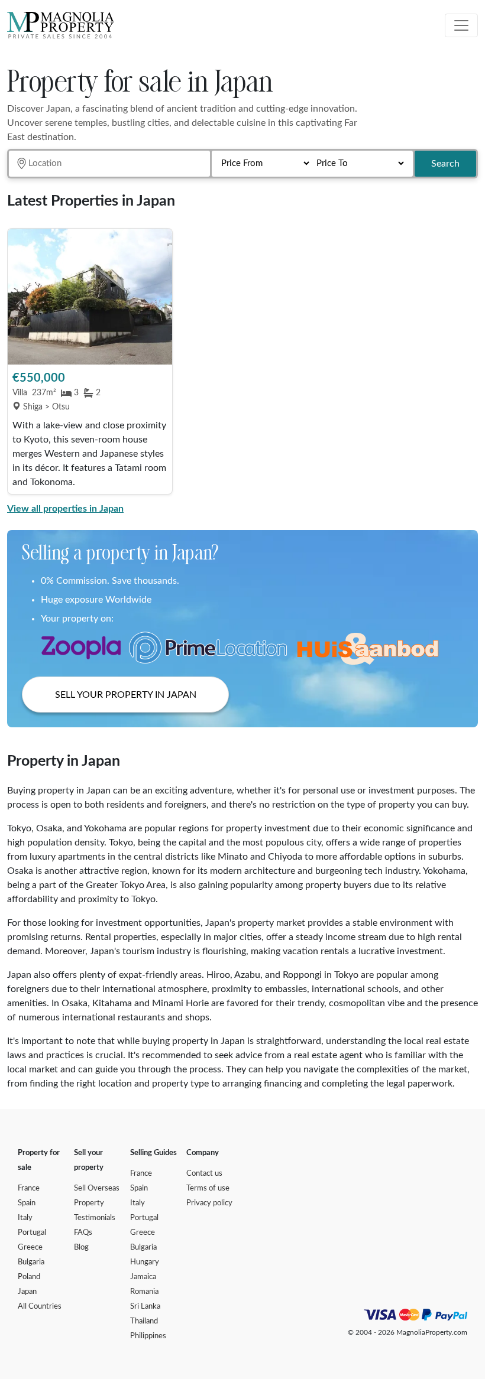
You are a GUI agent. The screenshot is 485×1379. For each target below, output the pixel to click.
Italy (25, 1218)
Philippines (148, 1336)
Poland (29, 1277)
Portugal (32, 1233)
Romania (144, 1292)
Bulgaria (31, 1262)
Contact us (204, 1174)
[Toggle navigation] (461, 25)
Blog (81, 1247)
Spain (26, 1203)
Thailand (144, 1321)
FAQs (83, 1233)
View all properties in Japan (65, 508)
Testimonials (94, 1218)
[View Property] (90, 297)
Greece (30, 1247)
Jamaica (143, 1277)
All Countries (40, 1306)
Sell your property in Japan (125, 695)
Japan (27, 1292)
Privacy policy (209, 1203)
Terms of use (207, 1188)
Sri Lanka (145, 1306)
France (29, 1188)
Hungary (144, 1262)
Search (445, 163)
